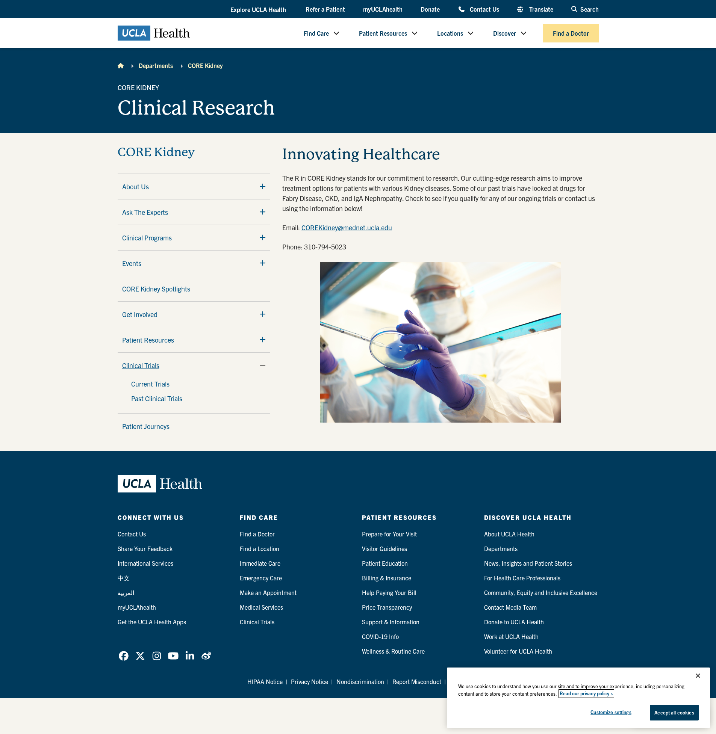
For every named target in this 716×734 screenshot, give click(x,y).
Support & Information (390, 621)
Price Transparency (387, 607)
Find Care (316, 33)
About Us (135, 186)
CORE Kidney (205, 65)
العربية (126, 592)
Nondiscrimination (360, 681)
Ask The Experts (145, 212)
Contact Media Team (510, 607)
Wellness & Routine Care (393, 651)
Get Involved (139, 314)
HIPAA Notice (265, 681)
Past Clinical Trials (156, 398)
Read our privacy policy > (586, 693)
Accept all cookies (674, 712)
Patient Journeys (146, 426)
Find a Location (259, 548)
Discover (504, 33)
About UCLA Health (509, 534)
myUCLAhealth (383, 9)
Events (131, 263)
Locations (450, 33)
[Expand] (263, 186)
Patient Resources (383, 33)
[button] (259, 9)
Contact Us (484, 8)
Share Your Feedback (145, 548)
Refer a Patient (325, 9)
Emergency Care (261, 577)
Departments (156, 65)
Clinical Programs (147, 237)
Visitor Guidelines (384, 548)
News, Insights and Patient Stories (528, 563)
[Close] (698, 676)
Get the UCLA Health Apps (152, 621)
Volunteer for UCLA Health (518, 651)
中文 (124, 577)
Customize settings (610, 712)
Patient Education (385, 563)
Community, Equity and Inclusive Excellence (540, 592)
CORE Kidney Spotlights (156, 288)
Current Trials (150, 383)
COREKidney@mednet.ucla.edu (346, 227)
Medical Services (261, 607)
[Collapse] (263, 365)
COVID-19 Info (380, 636)
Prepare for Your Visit (389, 534)
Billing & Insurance (386, 577)
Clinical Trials (140, 365)
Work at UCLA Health (511, 636)
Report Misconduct (416, 681)
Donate (430, 9)
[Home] (121, 65)
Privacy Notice (309, 681)
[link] (124, 656)
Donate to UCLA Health (514, 621)
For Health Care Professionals (522, 577)
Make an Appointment (268, 592)
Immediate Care (260, 563)
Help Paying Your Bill (389, 592)
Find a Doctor (571, 33)
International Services (145, 563)
